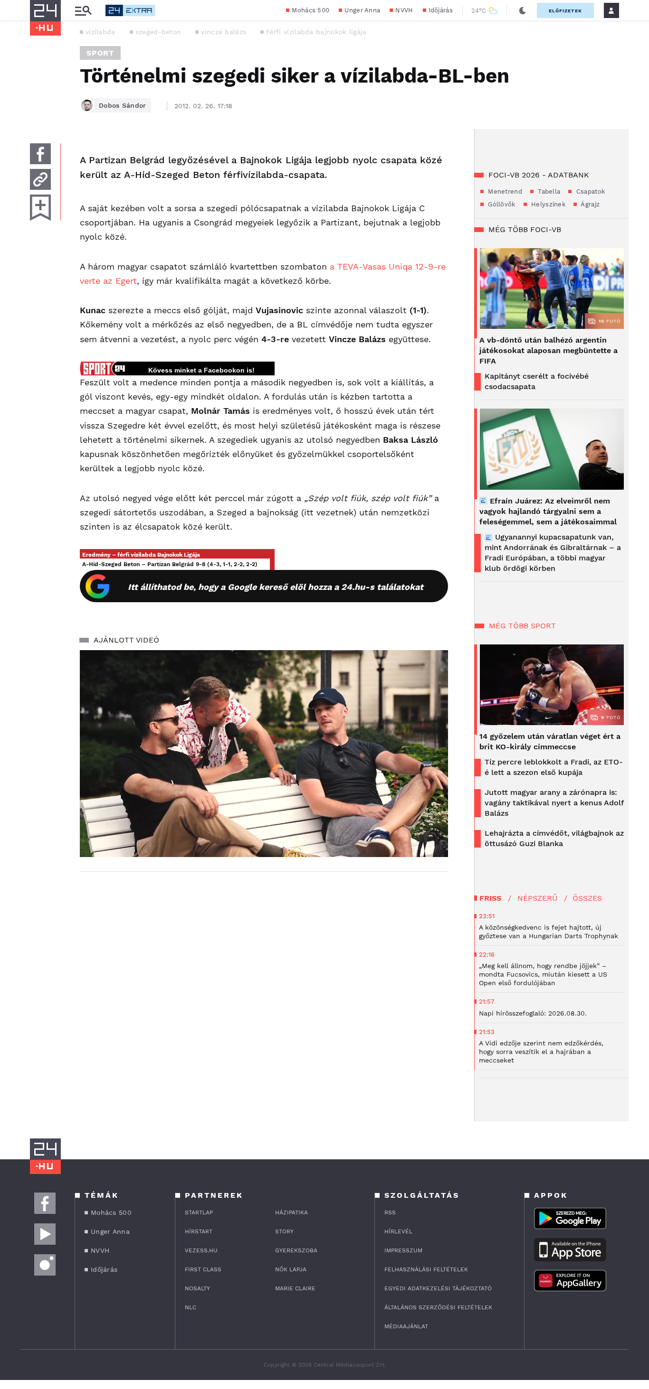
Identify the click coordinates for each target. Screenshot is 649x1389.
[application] (264, 753)
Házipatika (291, 1212)
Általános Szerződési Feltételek (438, 1307)
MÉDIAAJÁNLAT (406, 1326)
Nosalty (197, 1288)
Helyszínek (547, 204)
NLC (190, 1307)
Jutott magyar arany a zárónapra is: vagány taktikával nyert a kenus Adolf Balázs (554, 803)
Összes (587, 898)
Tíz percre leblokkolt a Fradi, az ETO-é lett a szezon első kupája (554, 767)
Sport (100, 52)
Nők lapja (290, 1269)
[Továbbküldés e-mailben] (40, 179)
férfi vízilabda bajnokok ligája (316, 32)
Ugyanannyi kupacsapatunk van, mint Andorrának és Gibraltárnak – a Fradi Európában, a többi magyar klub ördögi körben (553, 552)
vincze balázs (223, 32)
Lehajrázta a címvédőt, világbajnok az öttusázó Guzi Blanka (554, 838)
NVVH (404, 10)
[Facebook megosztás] (40, 153)
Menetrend (504, 191)
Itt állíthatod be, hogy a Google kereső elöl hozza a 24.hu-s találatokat (275, 587)
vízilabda (100, 32)
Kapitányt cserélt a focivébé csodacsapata (537, 381)
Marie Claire (295, 1288)
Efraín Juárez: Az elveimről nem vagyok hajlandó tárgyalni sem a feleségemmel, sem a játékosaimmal (548, 511)
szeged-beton (158, 32)
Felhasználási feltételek (426, 1269)
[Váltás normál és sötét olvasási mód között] (522, 10)
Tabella (548, 191)
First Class (203, 1269)
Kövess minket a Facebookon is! (201, 370)
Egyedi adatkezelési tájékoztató (438, 1288)
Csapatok (589, 191)
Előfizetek (565, 10)
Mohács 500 (310, 10)
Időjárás (441, 10)
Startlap (199, 1212)
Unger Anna (362, 10)
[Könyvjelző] (40, 208)
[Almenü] (83, 10)
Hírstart (198, 1231)
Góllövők (500, 204)
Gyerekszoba (296, 1250)
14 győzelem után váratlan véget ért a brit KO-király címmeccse (549, 741)
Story (284, 1231)
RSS (390, 1212)
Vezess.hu (201, 1250)
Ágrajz (589, 204)
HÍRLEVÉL (398, 1231)
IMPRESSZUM (403, 1250)
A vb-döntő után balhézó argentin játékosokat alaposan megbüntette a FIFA (548, 350)
